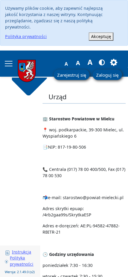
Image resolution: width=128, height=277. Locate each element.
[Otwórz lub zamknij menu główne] (8, 64)
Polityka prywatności (26, 36)
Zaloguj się (107, 75)
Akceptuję (101, 36)
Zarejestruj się (71, 75)
